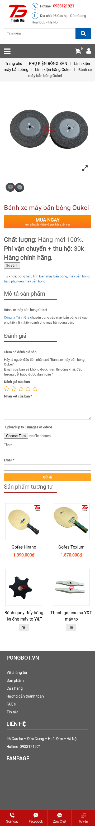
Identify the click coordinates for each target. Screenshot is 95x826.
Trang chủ (13, 63)
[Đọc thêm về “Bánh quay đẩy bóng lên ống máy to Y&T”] (24, 627)
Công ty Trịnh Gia (16, 317)
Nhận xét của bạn (18, 396)
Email (9, 460)
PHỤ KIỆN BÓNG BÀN (48, 63)
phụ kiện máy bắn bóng (28, 281)
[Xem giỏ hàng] (78, 52)
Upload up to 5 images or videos (29, 427)
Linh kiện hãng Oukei (53, 69)
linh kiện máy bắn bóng (50, 276)
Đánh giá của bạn (17, 382)
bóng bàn (24, 276)
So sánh (12, 265)
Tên (8, 445)
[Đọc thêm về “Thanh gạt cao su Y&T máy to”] (71, 627)
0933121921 (63, 6)
